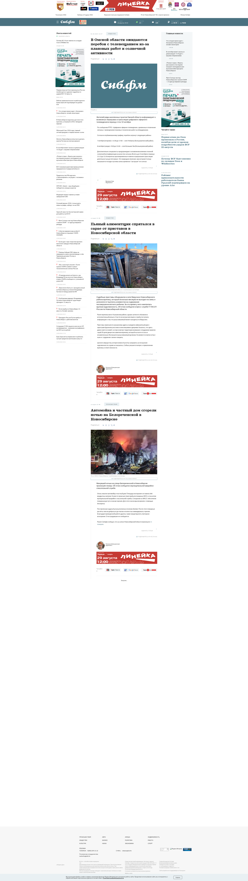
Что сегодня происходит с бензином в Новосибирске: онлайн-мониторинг (69, 112)
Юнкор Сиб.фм (185, 15)
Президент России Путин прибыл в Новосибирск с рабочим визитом (69, 318)
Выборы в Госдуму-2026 (85, 15)
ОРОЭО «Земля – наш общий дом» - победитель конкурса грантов (68, 187)
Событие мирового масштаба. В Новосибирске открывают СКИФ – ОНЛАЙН (68, 233)
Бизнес (105, 840)
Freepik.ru (94, 110)
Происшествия (85, 837)
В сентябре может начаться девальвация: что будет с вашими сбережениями (70, 148)
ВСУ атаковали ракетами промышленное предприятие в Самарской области (70, 168)
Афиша (127, 837)
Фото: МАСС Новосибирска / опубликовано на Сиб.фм (108, 476)
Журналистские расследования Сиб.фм (116, 15)
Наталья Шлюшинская (113, 368)
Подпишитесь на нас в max (147, 173)
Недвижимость (154, 837)
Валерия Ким (110, 181)
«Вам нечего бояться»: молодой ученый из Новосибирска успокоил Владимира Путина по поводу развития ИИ (70, 290)
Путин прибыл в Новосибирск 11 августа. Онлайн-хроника (68, 310)
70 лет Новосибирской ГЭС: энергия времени (155, 15)
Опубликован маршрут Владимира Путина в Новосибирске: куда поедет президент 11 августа (68, 300)
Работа (150, 840)
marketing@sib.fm (84, 856)
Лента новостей (63, 33)
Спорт (150, 843)
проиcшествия (111, 404)
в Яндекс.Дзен (60, 864)
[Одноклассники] (106, 59)
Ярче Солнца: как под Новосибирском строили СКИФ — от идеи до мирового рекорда (70, 222)
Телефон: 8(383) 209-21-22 (88, 850)
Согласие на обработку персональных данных (137, 871)
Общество (83, 840)
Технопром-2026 (61, 15)
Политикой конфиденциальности (113, 878)
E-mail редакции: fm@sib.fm (166, 866)
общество (112, 33)
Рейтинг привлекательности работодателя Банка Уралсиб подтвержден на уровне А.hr (70, 102)
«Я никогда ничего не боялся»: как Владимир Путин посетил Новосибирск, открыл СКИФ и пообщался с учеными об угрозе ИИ (70, 278)
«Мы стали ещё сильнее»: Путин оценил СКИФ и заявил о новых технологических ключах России (68, 266)
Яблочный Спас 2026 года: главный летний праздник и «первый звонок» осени (70, 131)
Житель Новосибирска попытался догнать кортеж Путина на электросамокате (70, 140)
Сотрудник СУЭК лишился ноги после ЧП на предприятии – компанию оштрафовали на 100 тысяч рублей (70, 328)
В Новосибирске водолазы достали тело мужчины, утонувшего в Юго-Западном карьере (69, 122)
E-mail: (124, 850)
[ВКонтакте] (103, 59)
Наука (104, 843)
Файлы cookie (128, 873)
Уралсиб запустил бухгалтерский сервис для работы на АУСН (70, 213)
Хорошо (178, 877)
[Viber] (111, 59)
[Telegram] (114, 59)
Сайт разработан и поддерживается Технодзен (172, 870)
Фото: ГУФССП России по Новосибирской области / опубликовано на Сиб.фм (115, 289)
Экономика (129, 843)
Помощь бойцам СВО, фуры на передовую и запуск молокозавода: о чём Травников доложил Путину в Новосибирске (70, 255)
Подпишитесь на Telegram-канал (124, 112)
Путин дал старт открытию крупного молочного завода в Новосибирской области (69, 243)
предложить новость (64, 36)
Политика (128, 840)
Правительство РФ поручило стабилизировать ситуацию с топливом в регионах (70, 177)
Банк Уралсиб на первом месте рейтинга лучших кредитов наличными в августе (69, 337)
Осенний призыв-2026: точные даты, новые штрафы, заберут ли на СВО (68, 204)
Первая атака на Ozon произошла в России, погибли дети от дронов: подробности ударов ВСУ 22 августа (70, 92)
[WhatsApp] (108, 59)
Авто (104, 837)
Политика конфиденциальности (134, 869)
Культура (82, 843)
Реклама (82, 848)
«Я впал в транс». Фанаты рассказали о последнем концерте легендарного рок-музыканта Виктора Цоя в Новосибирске (69, 158)
